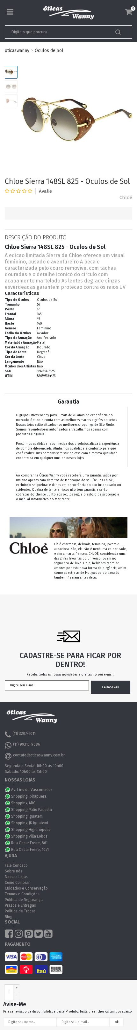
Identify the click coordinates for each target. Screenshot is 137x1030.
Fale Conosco (16, 865)
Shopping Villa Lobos (29, 836)
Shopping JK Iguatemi (29, 823)
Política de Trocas (20, 911)
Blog (8, 917)
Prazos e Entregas (20, 905)
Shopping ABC (23, 803)
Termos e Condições (22, 894)
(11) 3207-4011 (24, 733)
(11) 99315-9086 (26, 744)
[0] (128, 12)
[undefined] (76, 121)
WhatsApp (8, 790)
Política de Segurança (24, 899)
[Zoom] (11, 72)
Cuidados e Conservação (26, 888)
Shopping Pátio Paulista (31, 809)
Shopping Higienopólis (30, 829)
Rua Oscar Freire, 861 (29, 843)
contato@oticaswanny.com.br (39, 755)
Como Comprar (17, 882)
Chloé (125, 197)
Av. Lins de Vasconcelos (32, 789)
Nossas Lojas (16, 877)
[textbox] (56, 32)
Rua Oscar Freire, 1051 (30, 849)
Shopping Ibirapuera (29, 796)
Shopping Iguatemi (27, 816)
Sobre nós (13, 871)
